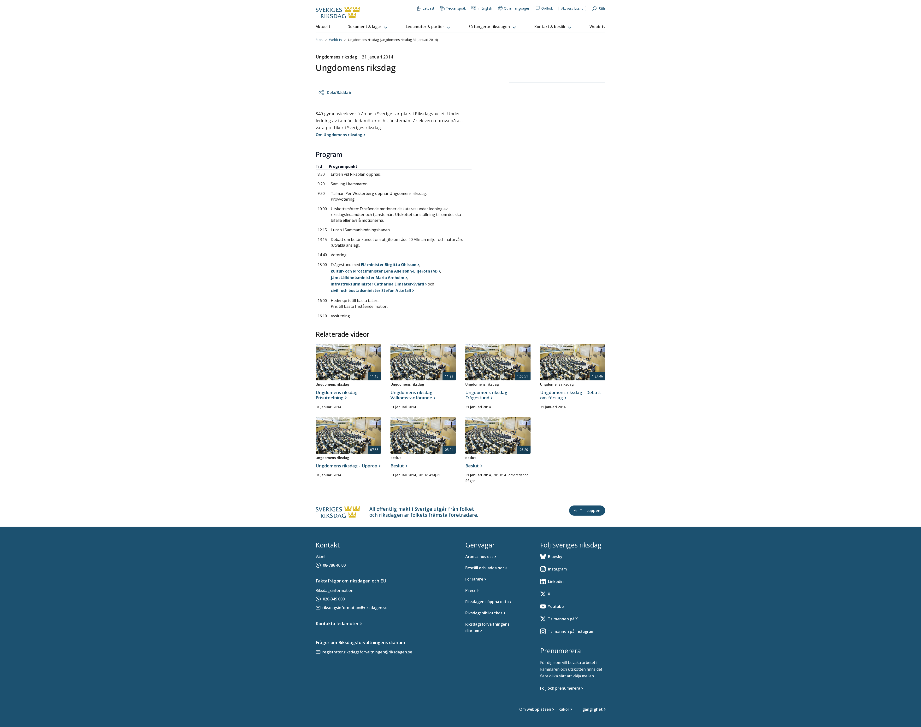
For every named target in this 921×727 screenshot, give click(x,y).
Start (319, 39)
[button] (368, 27)
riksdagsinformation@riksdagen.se (355, 607)
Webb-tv (335, 39)
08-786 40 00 (334, 565)
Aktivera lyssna (572, 8)
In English (485, 8)
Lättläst (428, 8)
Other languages (517, 8)
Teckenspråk (456, 8)
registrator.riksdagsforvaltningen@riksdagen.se (367, 652)
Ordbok (547, 8)
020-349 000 (334, 599)
